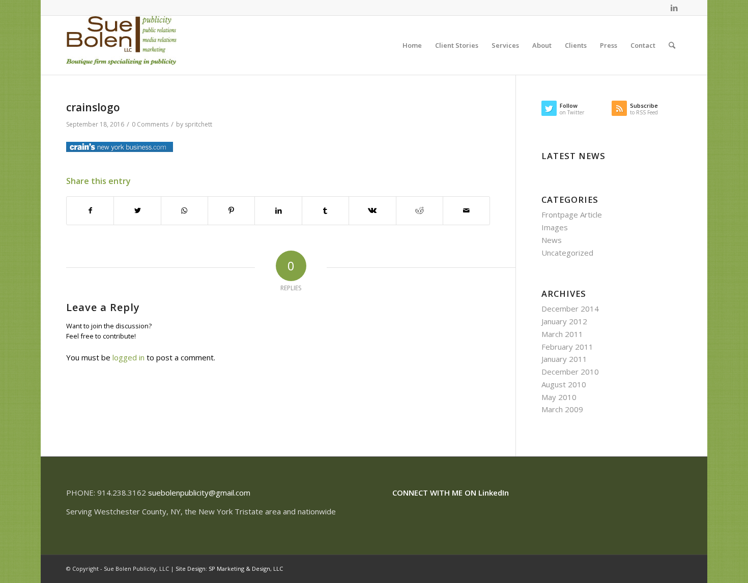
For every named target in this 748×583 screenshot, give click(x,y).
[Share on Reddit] (419, 211)
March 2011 (562, 334)
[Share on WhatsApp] (184, 211)
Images (554, 227)
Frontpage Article (571, 214)
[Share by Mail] (466, 211)
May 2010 (559, 397)
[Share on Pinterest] (231, 211)
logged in (128, 357)
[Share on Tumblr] (325, 211)
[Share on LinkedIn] (278, 211)
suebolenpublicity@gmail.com (199, 492)
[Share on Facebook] (90, 211)
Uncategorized (567, 253)
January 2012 (564, 321)
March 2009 (562, 409)
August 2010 (563, 384)
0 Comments (150, 124)
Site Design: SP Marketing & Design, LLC (229, 568)
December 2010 (570, 371)
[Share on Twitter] (137, 211)
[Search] (672, 45)
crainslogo (93, 107)
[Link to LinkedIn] (674, 7)
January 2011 (564, 359)
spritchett (198, 124)
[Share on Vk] (372, 211)
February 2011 (567, 347)
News (551, 240)
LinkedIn (493, 492)
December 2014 (570, 308)
